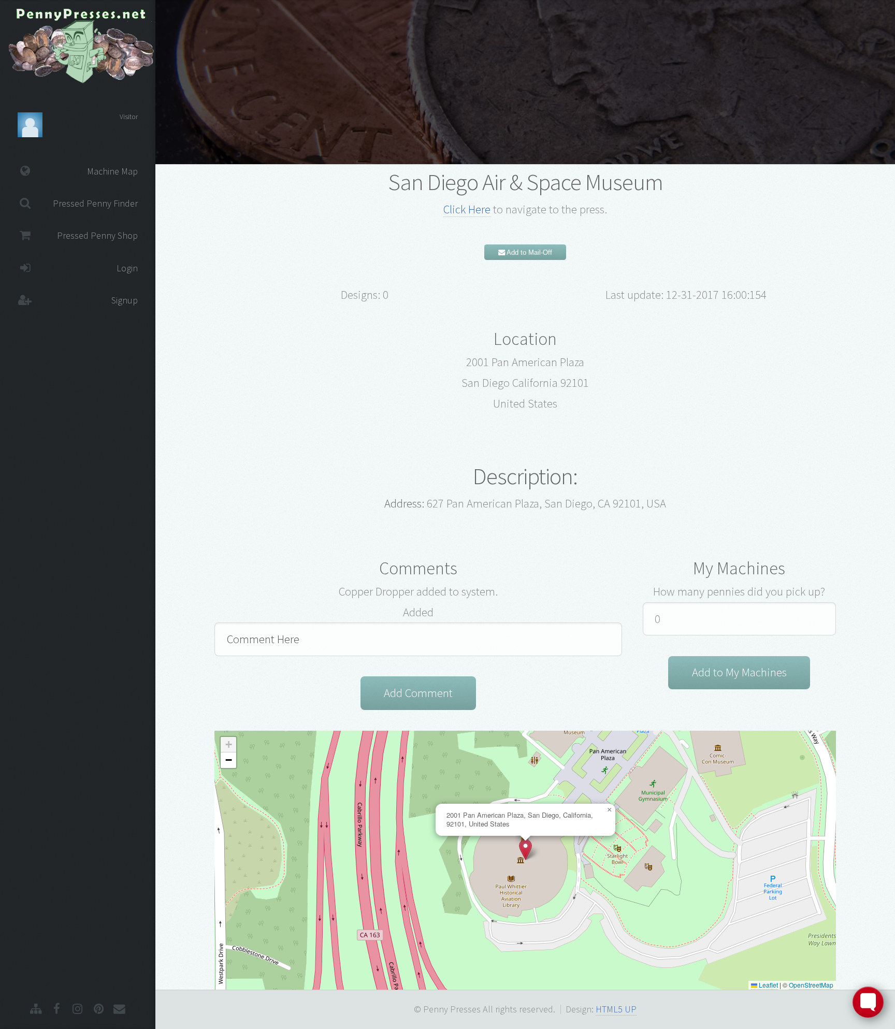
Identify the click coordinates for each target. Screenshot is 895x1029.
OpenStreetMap (811, 984)
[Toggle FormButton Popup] (868, 1002)
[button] (525, 849)
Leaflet (767, 984)
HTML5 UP (616, 1009)
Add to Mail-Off (528, 252)
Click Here (466, 209)
